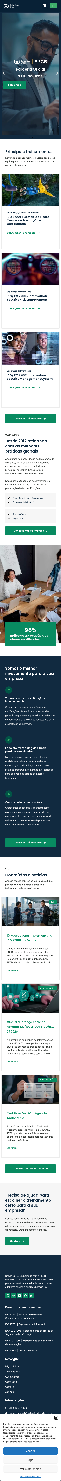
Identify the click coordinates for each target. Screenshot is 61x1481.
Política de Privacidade (30, 1476)
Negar (30, 1460)
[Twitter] (31, 1295)
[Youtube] (13, 1295)
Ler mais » (12, 970)
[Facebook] (25, 1295)
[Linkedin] (19, 1295)
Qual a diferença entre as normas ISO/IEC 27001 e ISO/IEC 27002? (30, 1027)
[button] (56, 1417)
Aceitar (30, 1451)
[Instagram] (7, 1295)
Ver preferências (30, 1469)
